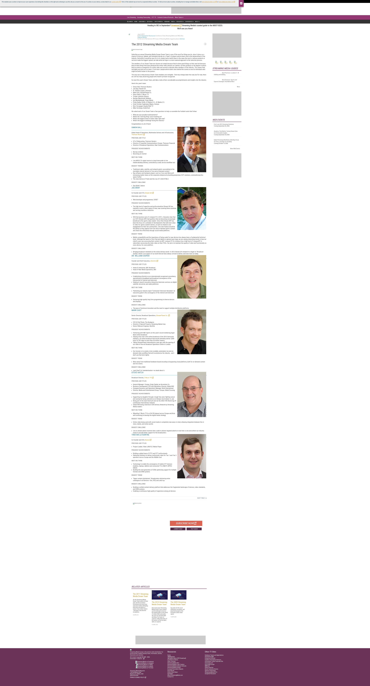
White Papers (158, 21)
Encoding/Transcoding (143, 17)
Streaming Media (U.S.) (211, 672)
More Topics (178, 17)
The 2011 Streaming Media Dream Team (140, 595)
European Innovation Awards (175, 669)
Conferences (189, 21)
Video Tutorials (171, 661)
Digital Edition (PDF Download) (176, 658)
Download (175, 25)
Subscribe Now (184, 523)
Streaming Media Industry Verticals (176, 666)
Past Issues (194, 529)
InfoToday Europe (209, 664)
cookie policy (115, 2)
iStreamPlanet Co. (162, 315)
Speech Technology (210, 670)
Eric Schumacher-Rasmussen (147, 36)
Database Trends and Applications (214, 655)
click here (182, 39)
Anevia (147, 440)
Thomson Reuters (137, 134)
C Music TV (147, 378)
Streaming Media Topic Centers (175, 664)
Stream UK (148, 193)
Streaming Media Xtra (173, 663)
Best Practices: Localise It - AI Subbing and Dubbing (226, 73)
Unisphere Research (210, 673)
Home (135, 21)
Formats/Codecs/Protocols (166, 17)
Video (172, 21)
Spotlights (170, 673)
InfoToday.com (209, 663)
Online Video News (172, 672)
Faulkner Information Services (213, 660)
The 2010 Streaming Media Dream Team (159, 603)
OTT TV (154, 17)
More (238, 87)
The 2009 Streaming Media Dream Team (178, 603)
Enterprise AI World (210, 658)
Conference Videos (172, 660)
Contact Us (170, 677)
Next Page (201, 498)
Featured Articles (142, 37)
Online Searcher (209, 667)
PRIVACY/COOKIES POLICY (137, 677)
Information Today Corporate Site (214, 661)
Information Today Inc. (136, 658)
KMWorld (207, 666)
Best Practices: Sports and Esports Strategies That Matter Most (225, 80)
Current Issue (178, 529)
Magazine (171, 656)
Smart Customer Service (211, 669)
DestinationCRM (209, 656)
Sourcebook (170, 670)
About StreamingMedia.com (175, 675)
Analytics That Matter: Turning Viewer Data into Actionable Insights (226, 132)
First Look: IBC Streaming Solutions (224, 124)
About (197, 21)
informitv (153, 261)
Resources (180, 21)
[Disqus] (169, 560)
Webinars (167, 21)
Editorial (149, 21)
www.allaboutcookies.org (226, 2)
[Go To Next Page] (205, 44)
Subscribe (142, 21)
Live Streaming (131, 17)
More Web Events (235, 148)
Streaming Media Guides (174, 667)
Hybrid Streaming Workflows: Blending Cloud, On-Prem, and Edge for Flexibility (226, 141)
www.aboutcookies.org (208, 2)
